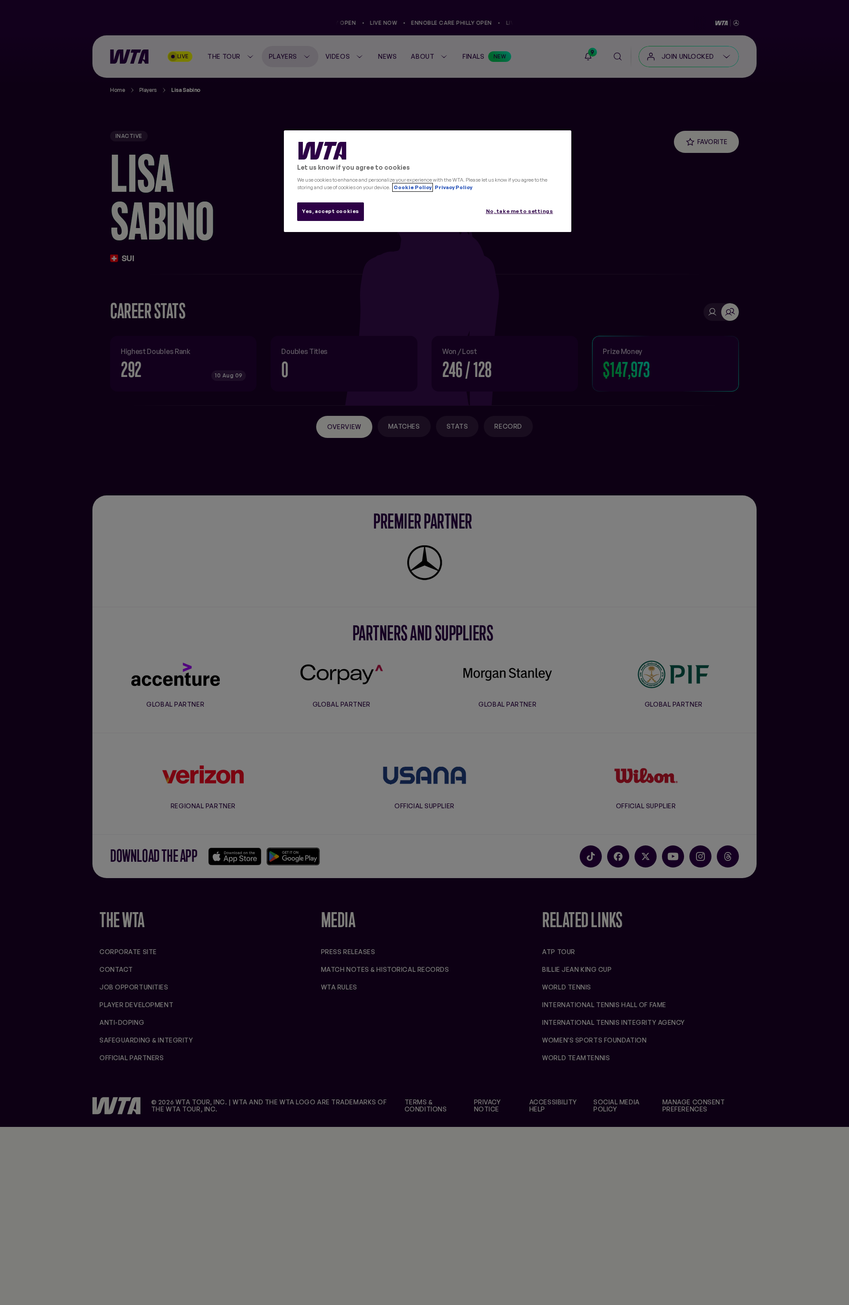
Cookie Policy (413, 187)
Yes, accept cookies (330, 211)
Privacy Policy (453, 187)
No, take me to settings (519, 211)
